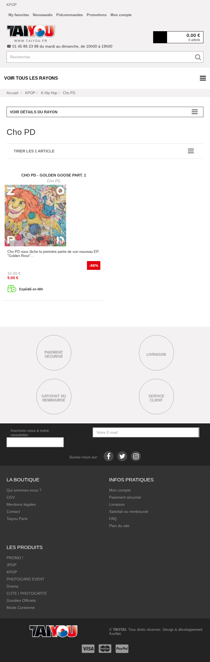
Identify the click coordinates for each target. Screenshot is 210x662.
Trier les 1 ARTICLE (34, 151)
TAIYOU (119, 630)
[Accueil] (31, 33)
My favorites (18, 15)
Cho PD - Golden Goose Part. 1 (53, 175)
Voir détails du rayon (33, 112)
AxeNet (115, 634)
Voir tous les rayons (31, 78)
